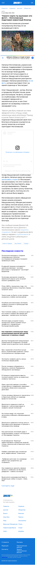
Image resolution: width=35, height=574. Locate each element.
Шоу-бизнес (18, 243)
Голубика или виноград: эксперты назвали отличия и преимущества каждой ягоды (15, 304)
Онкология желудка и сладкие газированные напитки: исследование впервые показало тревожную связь (14, 258)
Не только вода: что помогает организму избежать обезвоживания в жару (16, 415)
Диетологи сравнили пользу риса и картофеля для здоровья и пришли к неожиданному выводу (16, 424)
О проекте (5, 542)
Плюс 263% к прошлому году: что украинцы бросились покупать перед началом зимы (16, 287)
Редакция (5, 546)
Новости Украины (7, 243)
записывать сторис (10, 179)
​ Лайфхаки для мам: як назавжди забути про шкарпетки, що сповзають (14, 460)
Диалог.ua (4, 557)
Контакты (5, 549)
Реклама (20, 542)
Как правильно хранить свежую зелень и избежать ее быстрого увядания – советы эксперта (14, 469)
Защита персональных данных (22, 551)
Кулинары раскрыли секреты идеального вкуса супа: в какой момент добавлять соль (14, 278)
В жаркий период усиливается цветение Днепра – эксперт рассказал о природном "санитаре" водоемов (15, 268)
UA (32, 3)
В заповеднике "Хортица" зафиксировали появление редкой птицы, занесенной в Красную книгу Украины (16, 443)
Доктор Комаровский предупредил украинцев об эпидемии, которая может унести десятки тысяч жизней (16, 342)
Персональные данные (22, 546)
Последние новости (12, 251)
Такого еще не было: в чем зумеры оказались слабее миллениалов (15, 296)
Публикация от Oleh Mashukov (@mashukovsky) (17, 171)
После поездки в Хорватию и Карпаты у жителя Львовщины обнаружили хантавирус (13, 368)
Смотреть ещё (8, 486)
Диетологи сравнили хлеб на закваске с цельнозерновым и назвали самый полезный (13, 406)
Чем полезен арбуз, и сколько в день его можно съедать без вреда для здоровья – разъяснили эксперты (16, 313)
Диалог (3, 11)
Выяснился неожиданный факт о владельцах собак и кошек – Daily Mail (14, 478)
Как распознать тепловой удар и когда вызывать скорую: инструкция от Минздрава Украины (15, 433)
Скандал (26, 243)
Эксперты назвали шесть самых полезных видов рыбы (14, 359)
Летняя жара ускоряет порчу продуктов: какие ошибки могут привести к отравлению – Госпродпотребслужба (14, 323)
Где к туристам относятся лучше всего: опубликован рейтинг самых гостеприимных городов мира (15, 351)
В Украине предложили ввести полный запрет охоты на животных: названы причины (15, 377)
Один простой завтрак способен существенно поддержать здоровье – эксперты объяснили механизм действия (16, 387)
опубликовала (22, 234)
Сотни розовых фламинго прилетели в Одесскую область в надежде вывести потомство (16, 397)
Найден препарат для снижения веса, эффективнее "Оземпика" (14, 452)
